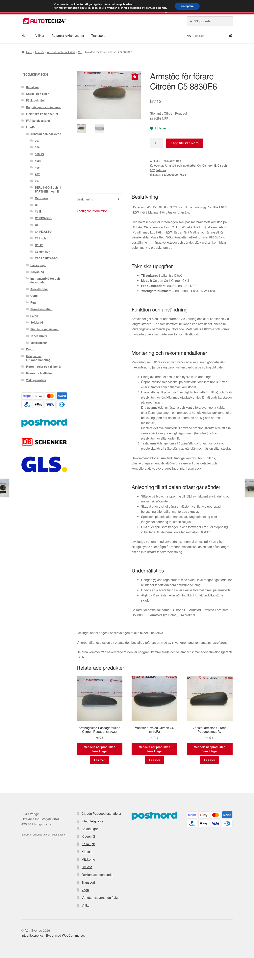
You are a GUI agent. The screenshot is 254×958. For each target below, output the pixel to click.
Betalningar (90, 828)
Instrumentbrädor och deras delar (45, 280)
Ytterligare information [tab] (92, 211)
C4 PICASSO (43, 232)
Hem (24, 35)
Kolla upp (88, 844)
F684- (183, 175)
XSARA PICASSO (46, 258)
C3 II (38, 211)
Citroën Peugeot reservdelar (101, 813)
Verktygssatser (36, 380)
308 (37, 147)
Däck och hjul (35, 100)
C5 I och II (209, 165)
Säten (34, 316)
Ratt (33, 302)
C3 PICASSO (43, 218)
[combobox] (210, 21)
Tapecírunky (38, 336)
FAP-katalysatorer (38, 120)
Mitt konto (88, 859)
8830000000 (170, 175)
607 (37, 181)
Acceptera (187, 6)
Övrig (34, 296)
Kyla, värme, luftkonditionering (38, 358)
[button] (135, 77)
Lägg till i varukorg (185, 143)
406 (37, 167)
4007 (38, 161)
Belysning (37, 272)
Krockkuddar (39, 289)
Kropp (30, 349)
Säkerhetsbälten (41, 309)
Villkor (39, 35)
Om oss (87, 867)
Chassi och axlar (37, 94)
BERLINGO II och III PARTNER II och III (48, 189)
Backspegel (38, 265)
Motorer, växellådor (39, 373)
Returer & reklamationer (67, 35)
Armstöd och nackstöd (61, 52)
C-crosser (41, 198)
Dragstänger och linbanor (43, 107)
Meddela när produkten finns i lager (99, 749)
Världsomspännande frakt (100, 897)
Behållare (32, 87)
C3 (36, 205)
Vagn (85, 890)
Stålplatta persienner (44, 329)
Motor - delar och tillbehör (43, 366)
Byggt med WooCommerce (65, 935)
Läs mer (99, 760)
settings (161, 8)
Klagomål (88, 836)
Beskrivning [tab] (85, 199)
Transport (98, 35)
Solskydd (36, 322)
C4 (80, 52)
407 (37, 174)
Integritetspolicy (93, 821)
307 (37, 140)
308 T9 (39, 154)
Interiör (39, 52)
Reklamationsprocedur (98, 874)
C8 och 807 (42, 252)
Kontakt (87, 851)
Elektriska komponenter (42, 114)
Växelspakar (38, 343)
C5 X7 (39, 245)
